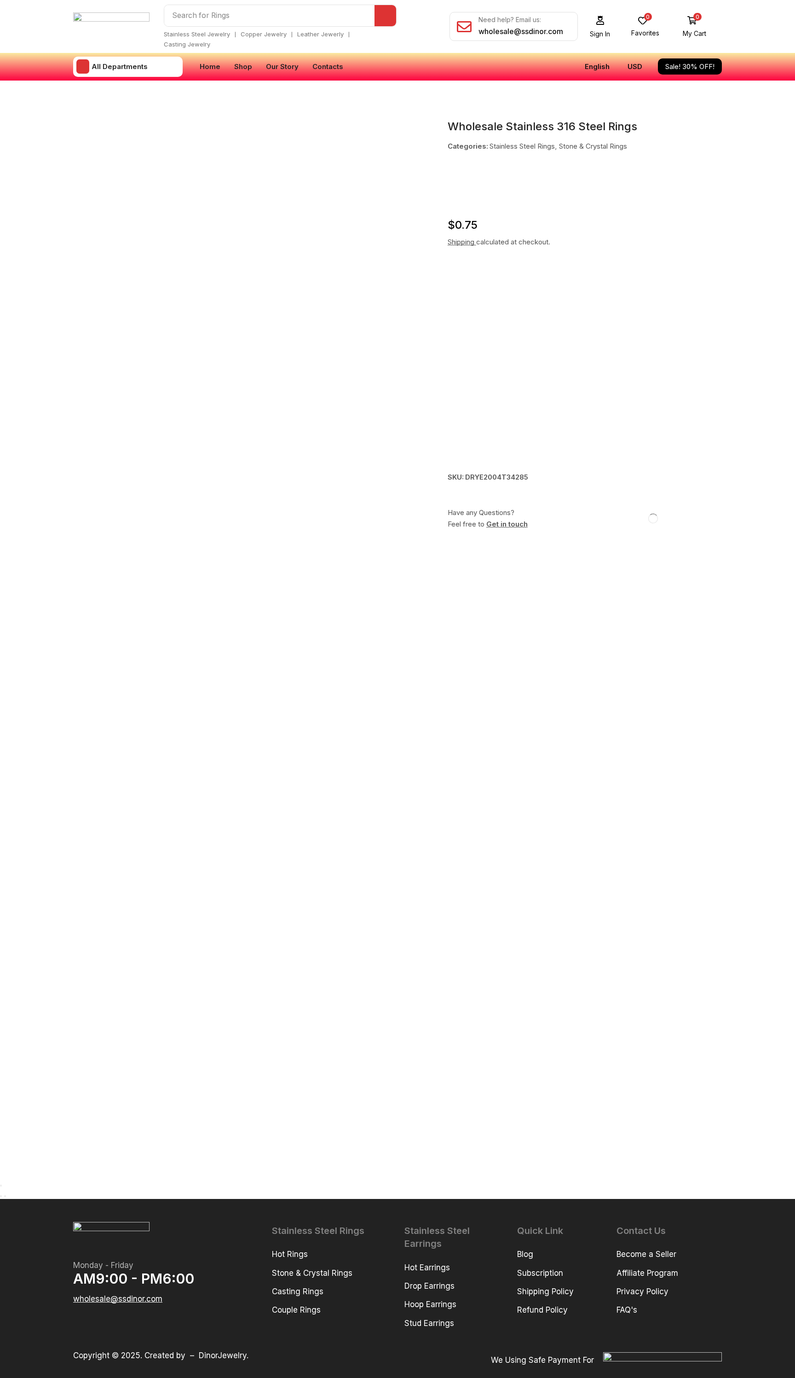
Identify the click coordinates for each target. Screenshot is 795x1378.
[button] (600, 26)
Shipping (462, 241)
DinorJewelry (223, 1355)
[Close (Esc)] (1, 1186)
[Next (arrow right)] (5, 1196)
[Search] (385, 15)
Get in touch (507, 524)
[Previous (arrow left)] (1, 1196)
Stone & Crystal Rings (593, 146)
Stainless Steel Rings (522, 146)
